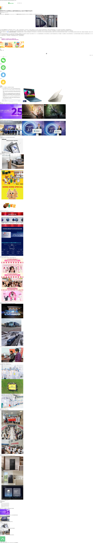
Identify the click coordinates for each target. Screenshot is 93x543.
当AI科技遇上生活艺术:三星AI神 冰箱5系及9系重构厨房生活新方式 (7, 455)
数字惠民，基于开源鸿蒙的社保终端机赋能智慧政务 (7, 362)
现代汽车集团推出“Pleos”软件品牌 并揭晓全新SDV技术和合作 (7, 153)
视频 (9, 0)
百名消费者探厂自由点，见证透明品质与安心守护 (5, 364)
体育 (4, 0)
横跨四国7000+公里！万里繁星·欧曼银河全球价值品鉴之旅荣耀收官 (7, 303)
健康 (12, 0)
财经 (10, 0)
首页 (0, 0)
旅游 (6, 0)
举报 (0, 49)
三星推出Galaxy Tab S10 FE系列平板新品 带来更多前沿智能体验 (7, 137)
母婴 (8, 0)
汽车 (14, 0)
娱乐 (2, 0)
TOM (0, 256)
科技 (15, 0)
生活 (7, 0)
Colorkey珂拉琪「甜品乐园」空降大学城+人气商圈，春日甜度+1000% (8, 257)
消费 (13, 0)
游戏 (5, 0)
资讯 (1, 0)
